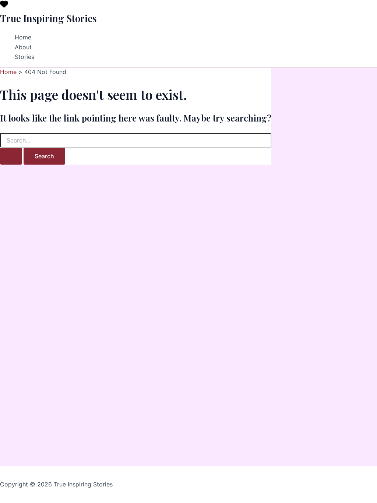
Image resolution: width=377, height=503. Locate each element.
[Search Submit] (11, 156)
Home (23, 37)
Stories (24, 56)
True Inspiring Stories (48, 18)
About (23, 47)
